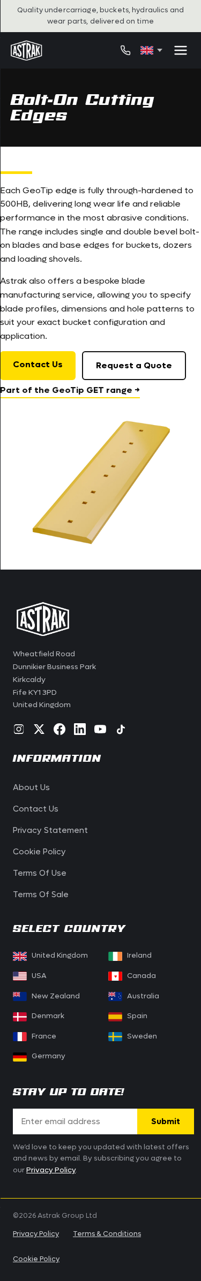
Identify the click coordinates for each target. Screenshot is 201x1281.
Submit (165, 1121)
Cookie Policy (39, 851)
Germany (48, 1056)
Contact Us (38, 364)
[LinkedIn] (80, 729)
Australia (143, 996)
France (44, 1036)
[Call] (125, 50)
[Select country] (151, 50)
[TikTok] (120, 729)
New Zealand (56, 996)
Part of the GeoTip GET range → (70, 390)
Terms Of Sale (41, 894)
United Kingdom (60, 955)
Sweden (142, 1036)
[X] (39, 729)
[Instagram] (19, 729)
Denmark (48, 1016)
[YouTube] (100, 729)
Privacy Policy (51, 1170)
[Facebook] (59, 729)
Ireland (139, 955)
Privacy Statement (50, 830)
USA (39, 976)
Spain (137, 1016)
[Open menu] (180, 50)
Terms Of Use (39, 873)
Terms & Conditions (107, 1233)
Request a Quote (134, 365)
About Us (31, 787)
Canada (135, 976)
